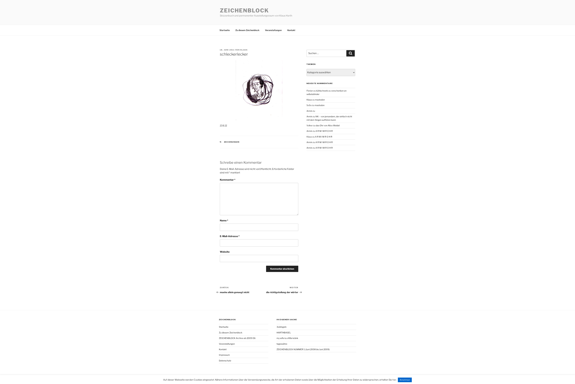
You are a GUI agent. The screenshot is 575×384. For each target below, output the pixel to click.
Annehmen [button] (405, 380)
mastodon (320, 99)
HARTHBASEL (284, 332)
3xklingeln (281, 327)
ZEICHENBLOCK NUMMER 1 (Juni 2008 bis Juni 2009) (303, 349)
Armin (309, 111)
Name (224, 220)
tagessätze (282, 344)
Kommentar (227, 179)
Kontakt (291, 30)
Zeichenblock (244, 10)
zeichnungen (232, 142)
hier (394, 379)
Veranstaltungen (273, 30)
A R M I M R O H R (324, 131)
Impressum (224, 355)
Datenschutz (225, 360)
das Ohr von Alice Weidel (328, 125)
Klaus (244, 50)
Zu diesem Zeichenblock (247, 30)
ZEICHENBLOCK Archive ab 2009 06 (237, 338)
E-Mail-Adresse (230, 236)
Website (225, 251)
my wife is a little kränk (287, 338)
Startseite (225, 30)
